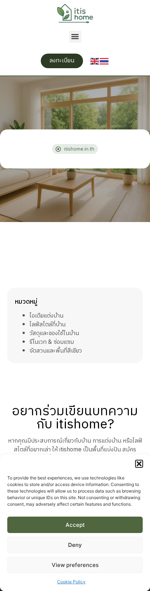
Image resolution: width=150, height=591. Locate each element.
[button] (139, 463)
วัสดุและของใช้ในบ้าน (54, 333)
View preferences (75, 564)
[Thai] (104, 61)
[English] (95, 61)
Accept (75, 524)
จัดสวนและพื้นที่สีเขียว (55, 351)
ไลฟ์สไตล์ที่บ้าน (47, 325)
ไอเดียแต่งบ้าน (46, 316)
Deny (75, 544)
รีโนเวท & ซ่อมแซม (51, 342)
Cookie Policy (71, 581)
